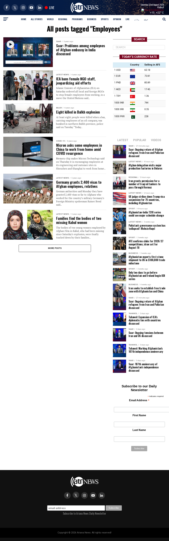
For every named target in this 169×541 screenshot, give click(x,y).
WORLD (50, 19)
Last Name (139, 430)
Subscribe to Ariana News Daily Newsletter (84, 513)
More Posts (55, 248)
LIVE (127, 19)
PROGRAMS (77, 19)
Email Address (139, 400)
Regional (62, 19)
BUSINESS (91, 19)
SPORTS (104, 19)
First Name (139, 415)
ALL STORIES (36, 19)
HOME (23, 19)
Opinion (117, 19)
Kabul (160, 7)
